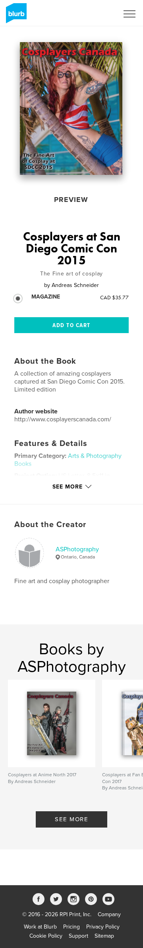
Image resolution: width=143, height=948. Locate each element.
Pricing (71, 926)
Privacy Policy (103, 926)
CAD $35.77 (114, 297)
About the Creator (50, 524)
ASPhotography (77, 549)
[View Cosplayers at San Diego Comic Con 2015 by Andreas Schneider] (71, 108)
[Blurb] (15, 16)
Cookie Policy (45, 935)
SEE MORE (71, 819)
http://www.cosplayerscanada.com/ (62, 419)
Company (109, 914)
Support (78, 935)
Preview (71, 199)
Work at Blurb (40, 926)
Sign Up (98, 14)
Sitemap (104, 935)
